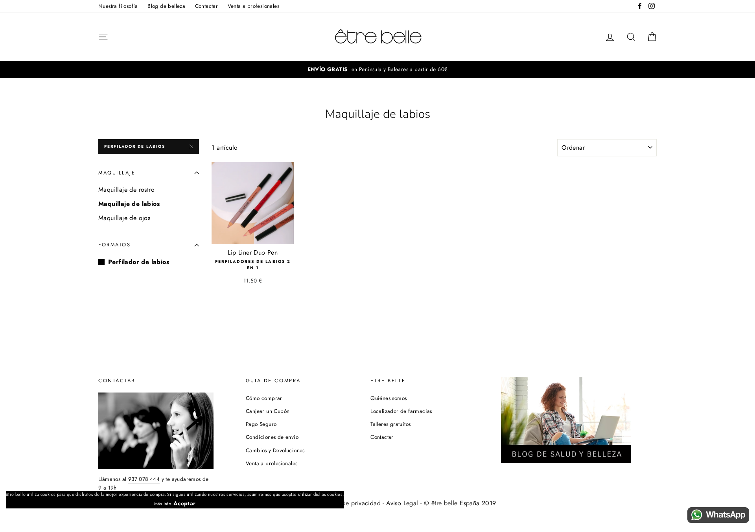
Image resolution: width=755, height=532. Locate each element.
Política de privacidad (350, 503)
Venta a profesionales (253, 6)
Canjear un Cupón (267, 411)
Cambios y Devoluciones (275, 450)
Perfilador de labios (134, 146)
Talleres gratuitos (390, 424)
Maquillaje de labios (129, 203)
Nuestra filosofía (118, 6)
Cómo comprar (264, 398)
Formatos (114, 244)
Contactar (206, 6)
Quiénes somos (388, 398)
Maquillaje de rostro (126, 189)
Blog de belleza (166, 6)
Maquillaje (117, 172)
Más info (162, 504)
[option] (377, 69)
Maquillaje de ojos (124, 217)
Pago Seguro (261, 424)
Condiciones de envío (272, 437)
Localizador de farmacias (401, 411)
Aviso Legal (402, 503)
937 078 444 (144, 479)
